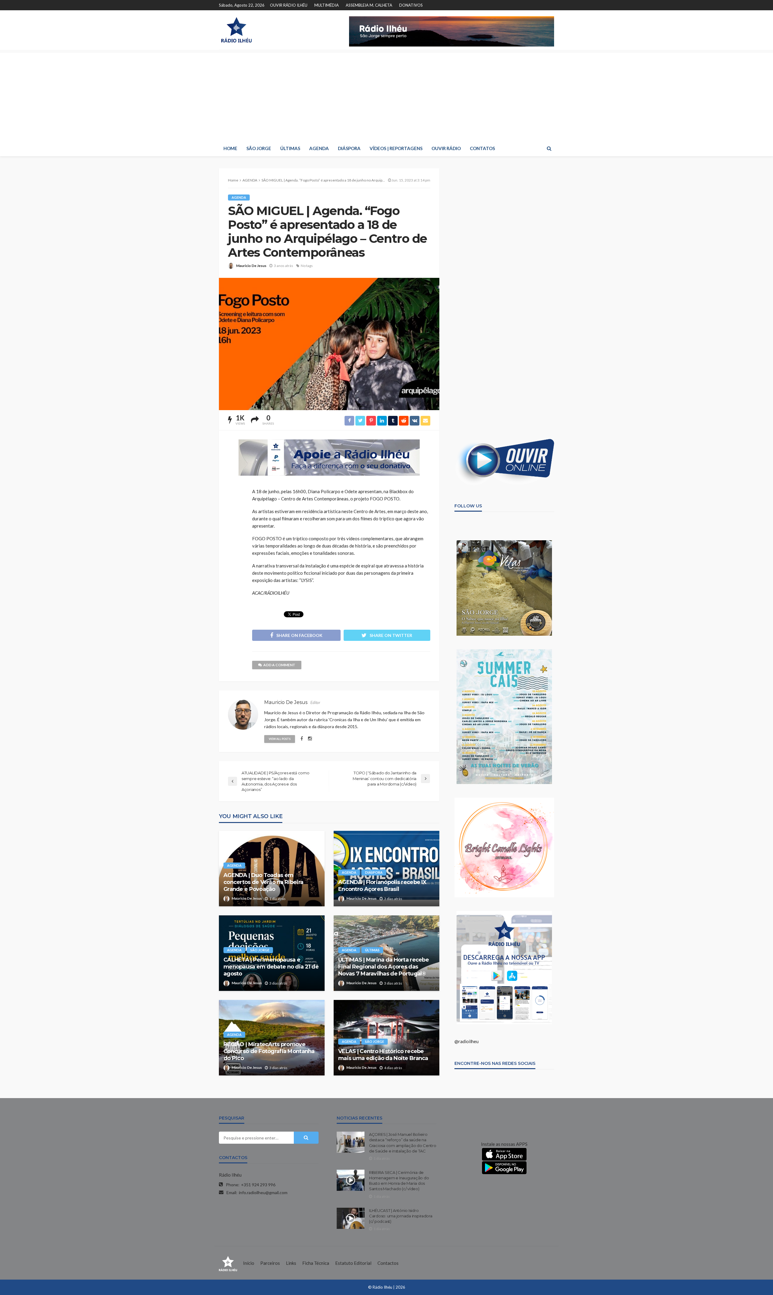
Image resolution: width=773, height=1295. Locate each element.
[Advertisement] (386, 95)
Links (291, 1263)
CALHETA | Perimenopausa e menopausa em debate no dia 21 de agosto (271, 966)
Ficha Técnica (315, 1263)
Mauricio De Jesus (251, 265)
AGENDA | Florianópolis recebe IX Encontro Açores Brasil (382, 885)
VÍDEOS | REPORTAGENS (396, 148)
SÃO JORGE (258, 148)
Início (248, 1263)
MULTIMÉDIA (326, 5)
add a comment (279, 665)
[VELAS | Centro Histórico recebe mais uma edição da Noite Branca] (386, 1037)
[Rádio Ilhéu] (236, 29)
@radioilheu (466, 1041)
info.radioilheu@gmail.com (263, 1192)
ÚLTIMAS (290, 148)
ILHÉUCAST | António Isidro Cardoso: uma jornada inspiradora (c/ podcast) (400, 1216)
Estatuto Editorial (353, 1263)
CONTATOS (482, 148)
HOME (230, 148)
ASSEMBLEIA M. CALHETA (369, 5)
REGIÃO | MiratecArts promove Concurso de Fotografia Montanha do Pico (269, 1051)
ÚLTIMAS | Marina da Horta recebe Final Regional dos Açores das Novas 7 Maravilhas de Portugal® (383, 966)
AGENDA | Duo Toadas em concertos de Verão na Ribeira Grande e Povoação (263, 882)
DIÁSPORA (349, 148)
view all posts (279, 739)
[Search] (549, 148)
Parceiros (270, 1263)
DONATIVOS (411, 5)
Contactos (388, 1263)
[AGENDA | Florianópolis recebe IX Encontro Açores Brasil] (386, 868)
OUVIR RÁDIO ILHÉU (288, 5)
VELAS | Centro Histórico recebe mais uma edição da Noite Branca (383, 1055)
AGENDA (319, 148)
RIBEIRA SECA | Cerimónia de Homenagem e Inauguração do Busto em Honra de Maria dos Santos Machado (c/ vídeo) (399, 1180)
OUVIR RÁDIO (446, 148)
